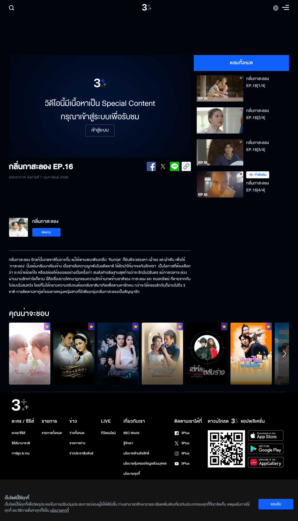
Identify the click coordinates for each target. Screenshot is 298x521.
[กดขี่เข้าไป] (162, 354)
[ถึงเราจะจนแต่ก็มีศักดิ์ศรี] (251, 354)
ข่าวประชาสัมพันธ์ (81, 453)
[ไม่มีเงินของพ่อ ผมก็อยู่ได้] (29, 354)
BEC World (131, 433)
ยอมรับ (276, 504)
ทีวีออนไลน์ (108, 433)
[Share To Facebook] (151, 166)
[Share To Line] (174, 166)
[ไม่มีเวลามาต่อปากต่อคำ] (118, 354)
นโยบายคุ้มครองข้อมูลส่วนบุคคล (145, 463)
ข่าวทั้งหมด (77, 433)
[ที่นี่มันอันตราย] (206, 354)
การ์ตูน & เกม (21, 453)
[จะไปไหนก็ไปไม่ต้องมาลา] (74, 354)
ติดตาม (46, 232)
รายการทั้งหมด (52, 433)
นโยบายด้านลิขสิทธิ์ (136, 453)
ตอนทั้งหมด (241, 63)
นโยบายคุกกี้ (131, 473)
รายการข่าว (77, 443)
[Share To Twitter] (163, 166)
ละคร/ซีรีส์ (18, 433)
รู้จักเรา (128, 443)
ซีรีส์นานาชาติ (21, 443)
